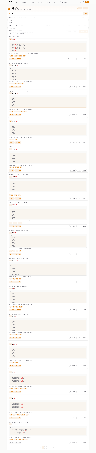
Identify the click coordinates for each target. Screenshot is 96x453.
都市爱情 (11, 111)
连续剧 (19, 83)
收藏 (85, 58)
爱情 (16, 139)
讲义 (26, 388)
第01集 (15, 55)
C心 (14, 121)
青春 (13, 334)
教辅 (23, 439)
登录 (87, 1)
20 (53, 447)
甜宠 (21, 111)
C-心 (15, 65)
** (12, 424)
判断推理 (11, 388)
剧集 (21, 334)
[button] (83, 2)
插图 (22, 83)
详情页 (12, 58)
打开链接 (19, 58)
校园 (20, 250)
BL (13, 139)
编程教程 (15, 223)
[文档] (80, 2)
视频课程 (20, 223)
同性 (13, 278)
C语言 (11, 223)
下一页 (56, 447)
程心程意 (11, 55)
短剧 (15, 111)
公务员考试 (16, 388)
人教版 (19, 439)
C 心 (15, 288)
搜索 (86, 13)
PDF (26, 439)
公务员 (11, 414)
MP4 (24, 55)
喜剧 (17, 362)
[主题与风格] (83, 2)
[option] (48, 17)
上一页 (39, 447)
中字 (21, 167)
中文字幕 (20, 55)
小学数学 (11, 439)
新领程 (15, 439)
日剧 (10, 167)
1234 (74, 58)
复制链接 (67, 58)
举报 (79, 58)
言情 (18, 111)
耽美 (13, 250)
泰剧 (10, 83)
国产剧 (25, 111)
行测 (14, 414)
